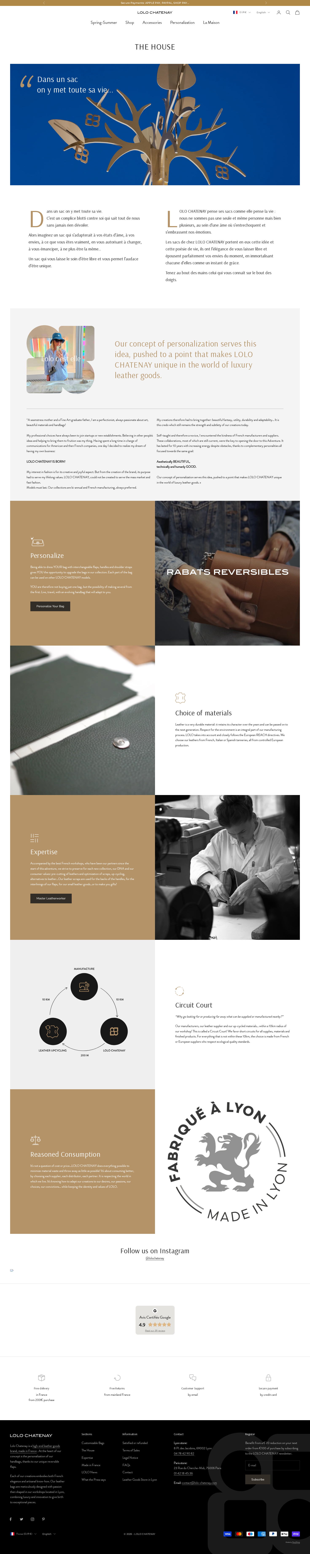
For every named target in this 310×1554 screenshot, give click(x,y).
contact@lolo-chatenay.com (199, 1482)
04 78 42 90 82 (184, 1453)
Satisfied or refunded (135, 1443)
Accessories (152, 22)
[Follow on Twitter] (21, 1519)
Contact (128, 1472)
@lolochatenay (155, 1258)
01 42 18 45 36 (183, 1473)
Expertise (87, 1457)
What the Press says (94, 1479)
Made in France (91, 1465)
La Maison (211, 22)
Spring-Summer (104, 22)
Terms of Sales (131, 1450)
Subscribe (257, 1479)
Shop (129, 22)
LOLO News (89, 1472)
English (261, 12)
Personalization (182, 22)
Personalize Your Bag (50, 606)
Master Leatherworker (51, 898)
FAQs (126, 1465)
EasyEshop (296, 1542)
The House (88, 1450)
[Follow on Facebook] (10, 1519)
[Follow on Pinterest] (43, 1519)
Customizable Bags (93, 1443)
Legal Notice (130, 1457)
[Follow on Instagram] (32, 1519)
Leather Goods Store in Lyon (140, 1479)
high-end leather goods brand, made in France (35, 1448)
